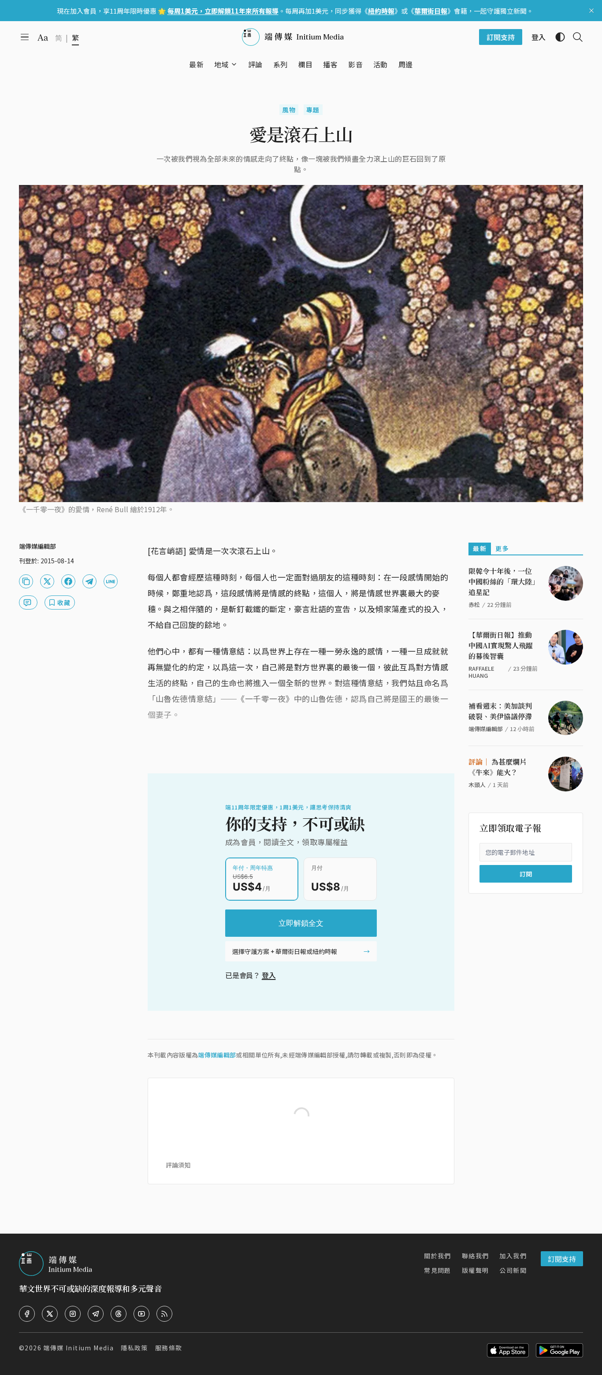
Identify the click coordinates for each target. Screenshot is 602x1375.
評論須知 (178, 1165)
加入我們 (513, 1255)
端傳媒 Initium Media (78, 1347)
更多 (502, 548)
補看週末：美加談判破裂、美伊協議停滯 (500, 711)
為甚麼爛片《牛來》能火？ (497, 767)
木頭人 (477, 784)
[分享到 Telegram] (89, 581)
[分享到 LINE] (111, 581)
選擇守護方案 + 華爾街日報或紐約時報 (284, 951)
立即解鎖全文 (301, 923)
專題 (313, 109)
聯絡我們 (475, 1255)
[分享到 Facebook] (68, 581)
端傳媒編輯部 (217, 1054)
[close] (591, 11)
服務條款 (168, 1347)
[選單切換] (234, 64)
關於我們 (437, 1255)
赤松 (474, 604)
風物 (289, 109)
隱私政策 (134, 1347)
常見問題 (437, 1270)
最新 (480, 548)
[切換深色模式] (556, 37)
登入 (269, 975)
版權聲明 (475, 1270)
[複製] (26, 581)
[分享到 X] (47, 581)
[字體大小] (42, 37)
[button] (221, 64)
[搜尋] (574, 37)
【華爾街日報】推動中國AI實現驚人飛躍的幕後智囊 (500, 645)
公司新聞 (513, 1270)
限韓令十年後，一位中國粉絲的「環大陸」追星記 (501, 581)
